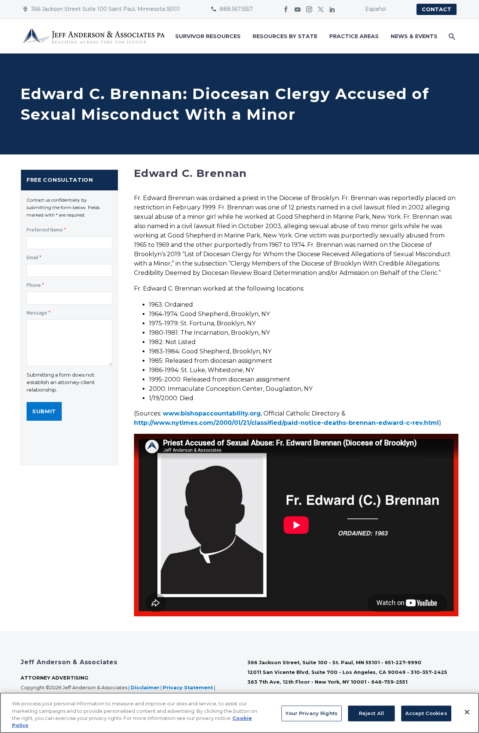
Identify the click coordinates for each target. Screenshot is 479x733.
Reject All (371, 713)
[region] (239, 713)
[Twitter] (321, 9)
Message (39, 312)
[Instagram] (309, 9)
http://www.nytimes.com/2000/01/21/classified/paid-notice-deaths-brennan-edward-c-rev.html (286, 422)
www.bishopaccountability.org (212, 413)
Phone (35, 285)
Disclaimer (145, 687)
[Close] (467, 712)
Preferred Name (46, 229)
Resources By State (285, 36)
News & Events (414, 36)
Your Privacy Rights (311, 713)
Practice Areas (354, 36)
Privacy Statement (188, 687)
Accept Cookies (426, 713)
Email (34, 257)
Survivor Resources (208, 36)
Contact (436, 9)
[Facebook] (286, 9)
